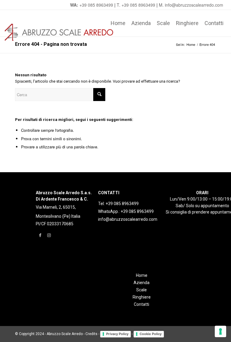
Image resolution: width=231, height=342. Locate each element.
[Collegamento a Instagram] (49, 235)
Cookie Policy (151, 334)
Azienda (141, 282)
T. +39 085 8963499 (136, 5)
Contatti (141, 304)
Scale (141, 289)
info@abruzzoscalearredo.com (127, 219)
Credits (91, 334)
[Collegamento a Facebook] (40, 235)
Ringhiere (142, 297)
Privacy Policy (117, 334)
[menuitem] (118, 23)
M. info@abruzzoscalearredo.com (191, 5)
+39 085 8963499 (96, 5)
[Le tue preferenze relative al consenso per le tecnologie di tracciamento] (220, 331)
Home (141, 275)
